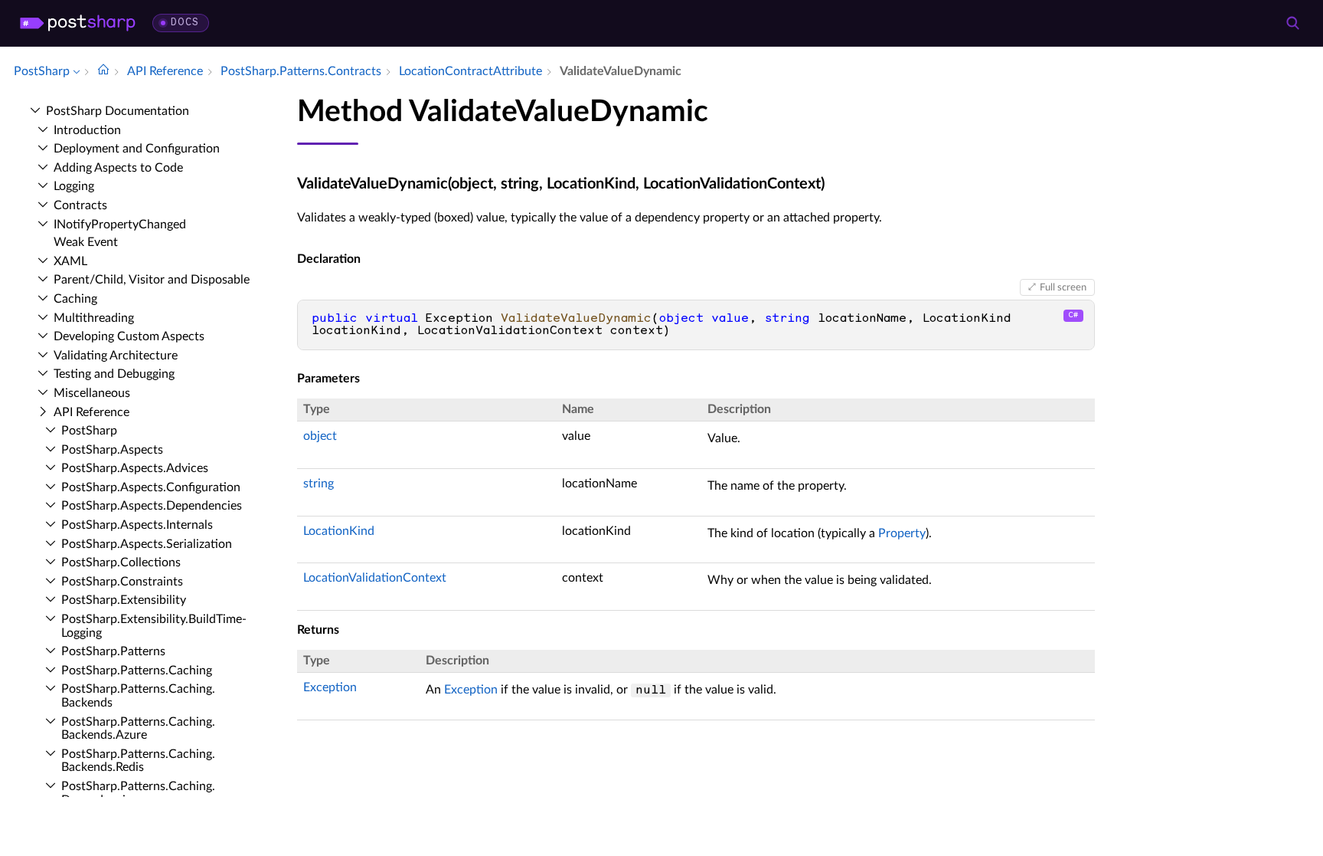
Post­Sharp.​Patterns (113, 651)
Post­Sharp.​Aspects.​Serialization (146, 544)
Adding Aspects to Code (118, 168)
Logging (74, 186)
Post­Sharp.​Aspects (112, 450)
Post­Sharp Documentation (117, 111)
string (318, 483)
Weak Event (86, 242)
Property (902, 533)
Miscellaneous (92, 393)
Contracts (80, 205)
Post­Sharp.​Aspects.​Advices (134, 468)
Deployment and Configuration (137, 149)
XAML (70, 261)
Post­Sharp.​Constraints (122, 582)
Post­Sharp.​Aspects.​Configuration (150, 487)
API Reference (91, 412)
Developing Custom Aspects (129, 336)
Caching (75, 299)
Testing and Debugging (114, 374)
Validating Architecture (116, 355)
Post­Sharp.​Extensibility (123, 600)
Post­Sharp (89, 431)
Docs (185, 23)
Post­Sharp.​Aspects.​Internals (137, 525)
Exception (330, 687)
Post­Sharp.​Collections (121, 562)
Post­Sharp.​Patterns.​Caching (136, 670)
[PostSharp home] (77, 23)
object (320, 436)
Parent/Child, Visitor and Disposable (152, 280)
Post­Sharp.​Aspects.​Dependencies (151, 506)
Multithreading (94, 318)
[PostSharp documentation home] (103, 71)
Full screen (1063, 287)
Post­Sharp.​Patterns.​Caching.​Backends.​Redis (138, 761)
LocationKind (338, 531)
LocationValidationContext (374, 578)
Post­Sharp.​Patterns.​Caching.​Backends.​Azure (138, 729)
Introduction (87, 130)
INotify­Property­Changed (120, 224)
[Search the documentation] (1292, 23)
